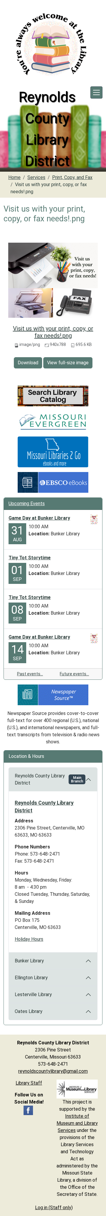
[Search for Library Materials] (53, 396)
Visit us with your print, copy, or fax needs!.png (53, 332)
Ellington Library (31, 977)
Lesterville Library (33, 994)
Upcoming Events (27, 503)
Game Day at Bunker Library (39, 518)
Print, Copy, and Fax (72, 177)
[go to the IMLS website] (77, 1089)
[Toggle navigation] (96, 92)
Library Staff (29, 1083)
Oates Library (28, 1011)
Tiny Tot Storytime (30, 558)
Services (36, 177)
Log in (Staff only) (54, 1207)
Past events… (30, 673)
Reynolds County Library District (49, 779)
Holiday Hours (29, 939)
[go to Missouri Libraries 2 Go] (53, 452)
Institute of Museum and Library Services (77, 1123)
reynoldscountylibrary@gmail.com (53, 1071)
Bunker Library (29, 961)
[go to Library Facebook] (28, 1110)
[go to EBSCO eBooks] (53, 482)
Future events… (74, 673)
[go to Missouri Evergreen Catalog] (53, 421)
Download (28, 362)
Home (14, 177)
